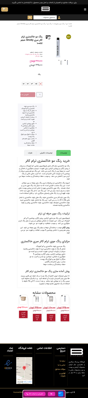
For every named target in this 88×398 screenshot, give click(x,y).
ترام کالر (37, 56)
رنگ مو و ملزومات (59, 24)
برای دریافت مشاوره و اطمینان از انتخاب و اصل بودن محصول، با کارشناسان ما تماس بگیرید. (44, 2)
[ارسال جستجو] (30, 17)
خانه (70, 24)
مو (67, 24)
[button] (85, 9)
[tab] (63, 153)
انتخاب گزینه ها (65, 317)
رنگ (39, 74)
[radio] (40, 83)
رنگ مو (49, 24)
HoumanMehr (18, 392)
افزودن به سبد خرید (24, 94)
